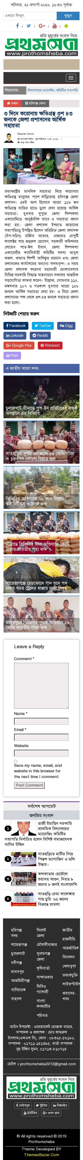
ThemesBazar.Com (41, 1154)
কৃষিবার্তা (43, 968)
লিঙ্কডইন (61, 1105)
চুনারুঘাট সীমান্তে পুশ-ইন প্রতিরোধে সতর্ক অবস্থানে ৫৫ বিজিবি (41, 410)
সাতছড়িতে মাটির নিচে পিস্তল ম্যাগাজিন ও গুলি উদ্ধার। (56, 859)
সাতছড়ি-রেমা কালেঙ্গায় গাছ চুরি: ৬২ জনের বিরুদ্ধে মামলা (56, 899)
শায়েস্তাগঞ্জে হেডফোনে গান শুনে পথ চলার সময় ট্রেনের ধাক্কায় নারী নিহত (36, 585)
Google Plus (21, 345)
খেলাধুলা (69, 966)
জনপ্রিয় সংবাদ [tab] (41, 815)
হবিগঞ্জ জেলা (37, 103)
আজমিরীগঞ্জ (20, 980)
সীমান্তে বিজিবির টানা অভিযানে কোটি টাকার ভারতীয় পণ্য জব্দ (37, 546)
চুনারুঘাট (18, 953)
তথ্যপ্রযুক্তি (70, 975)
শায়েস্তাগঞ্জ (19, 944)
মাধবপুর (17, 971)
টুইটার (43, 1105)
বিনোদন (68, 957)
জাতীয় (67, 930)
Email (20, 729)
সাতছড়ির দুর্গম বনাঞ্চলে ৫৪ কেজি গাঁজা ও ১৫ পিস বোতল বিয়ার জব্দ (40, 456)
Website (21, 745)
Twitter (44, 325)
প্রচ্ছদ (14, 103)
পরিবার (42, 1015)
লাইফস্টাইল (71, 984)
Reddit (42, 335)
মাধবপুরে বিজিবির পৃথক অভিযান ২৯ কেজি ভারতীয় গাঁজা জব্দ (38, 625)
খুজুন (68, 15)
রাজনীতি (68, 939)
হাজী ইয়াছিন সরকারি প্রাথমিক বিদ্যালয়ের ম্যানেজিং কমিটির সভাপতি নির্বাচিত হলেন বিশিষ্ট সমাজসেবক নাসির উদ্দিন (38, 834)
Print (14, 355)
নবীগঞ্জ (16, 962)
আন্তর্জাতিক (70, 948)
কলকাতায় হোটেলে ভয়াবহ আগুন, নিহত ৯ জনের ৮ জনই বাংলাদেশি (57, 879)
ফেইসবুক (24, 1105)
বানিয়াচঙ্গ (18, 989)
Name (20, 713)
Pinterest (52, 345)
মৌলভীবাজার (47, 944)
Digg (68, 325)
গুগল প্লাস (53, 1113)
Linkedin (16, 335)
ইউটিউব (32, 1113)
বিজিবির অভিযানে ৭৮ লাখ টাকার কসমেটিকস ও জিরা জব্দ (35, 501)
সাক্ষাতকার (45, 977)
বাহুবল (16, 998)
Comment (24, 658)
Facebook (17, 325)
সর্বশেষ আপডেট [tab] (42, 806)
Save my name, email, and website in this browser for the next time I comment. (38, 771)
